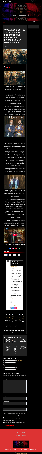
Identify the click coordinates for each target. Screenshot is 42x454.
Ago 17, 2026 (23, 349)
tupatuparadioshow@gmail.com (16, 299)
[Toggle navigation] (34, 22)
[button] (4, 22)
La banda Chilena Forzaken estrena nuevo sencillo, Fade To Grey (9, 330)
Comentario (5, 379)
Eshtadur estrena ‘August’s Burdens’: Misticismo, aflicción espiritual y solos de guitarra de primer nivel (8, 345)
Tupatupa (13, 266)
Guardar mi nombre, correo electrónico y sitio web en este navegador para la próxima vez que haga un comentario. (14, 414)
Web (4, 406)
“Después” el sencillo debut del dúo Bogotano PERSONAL (19, 330)
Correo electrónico (7, 401)
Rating (4, 394)
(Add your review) (21, 360)
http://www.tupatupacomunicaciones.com (16, 304)
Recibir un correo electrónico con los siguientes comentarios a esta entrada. (12, 419)
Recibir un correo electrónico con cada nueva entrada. (14, 422)
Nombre (5, 396)
